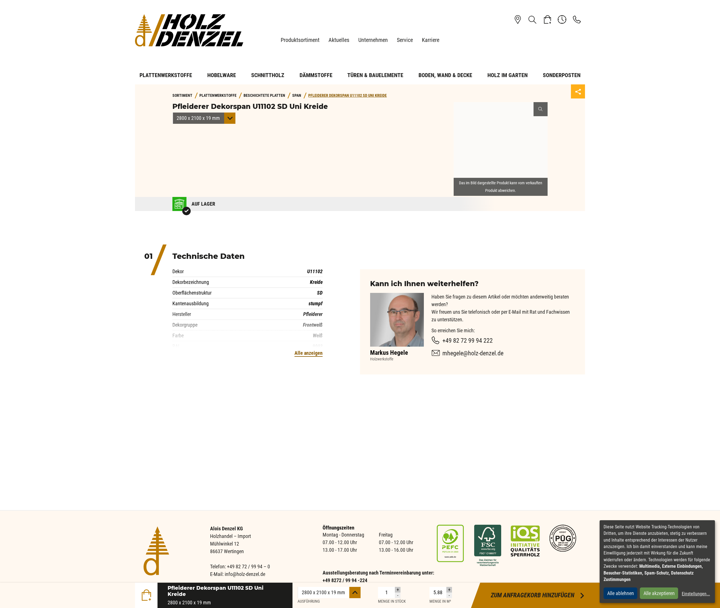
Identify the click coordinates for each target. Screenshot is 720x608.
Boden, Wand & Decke (445, 75)
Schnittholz (267, 75)
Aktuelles (338, 40)
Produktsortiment (300, 40)
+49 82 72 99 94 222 (467, 340)
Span (296, 95)
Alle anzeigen (308, 353)
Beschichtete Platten (264, 95)
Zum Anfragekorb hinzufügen (538, 595)
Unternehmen (373, 40)
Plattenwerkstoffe (166, 75)
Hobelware (221, 75)
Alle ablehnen (620, 593)
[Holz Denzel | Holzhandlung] (191, 30)
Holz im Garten (507, 75)
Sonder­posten (561, 75)
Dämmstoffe (316, 75)
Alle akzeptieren (659, 593)
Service (405, 40)
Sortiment (182, 95)
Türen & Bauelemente (375, 75)
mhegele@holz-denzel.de (472, 353)
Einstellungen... (696, 593)
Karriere (430, 40)
